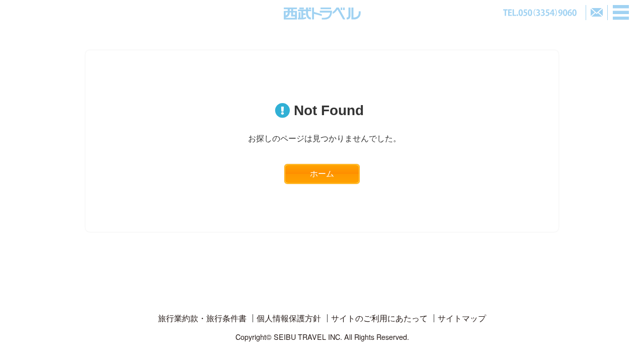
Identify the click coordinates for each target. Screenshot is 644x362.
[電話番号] (540, 12)
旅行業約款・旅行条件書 (202, 318)
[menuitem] (202, 318)
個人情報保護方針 (289, 318)
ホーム (322, 173)
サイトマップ (462, 318)
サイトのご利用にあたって (379, 318)
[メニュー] (621, 12)
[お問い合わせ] (597, 12)
